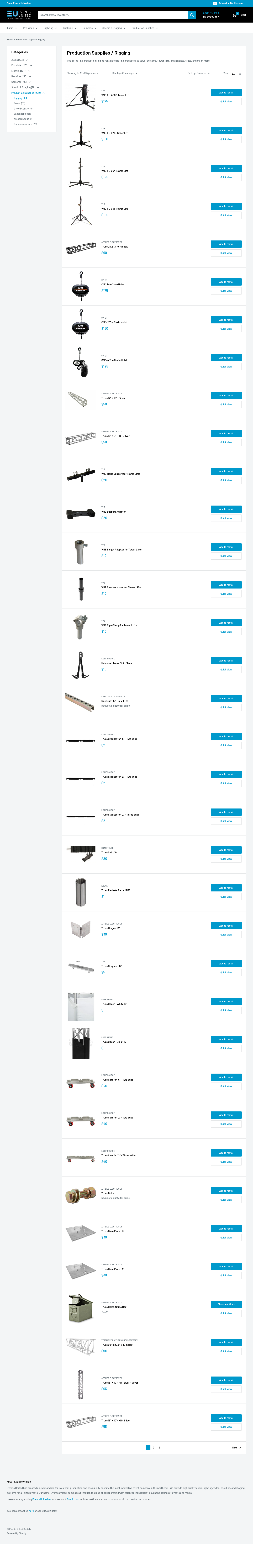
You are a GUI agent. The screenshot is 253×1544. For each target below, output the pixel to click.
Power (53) (19, 103)
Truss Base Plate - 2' (112, 1268)
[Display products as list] (233, 73)
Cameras (88, 27)
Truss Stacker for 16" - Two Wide (119, 738)
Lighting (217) (19, 70)
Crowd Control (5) (23, 108)
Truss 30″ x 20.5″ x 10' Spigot (117, 1344)
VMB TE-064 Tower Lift (114, 170)
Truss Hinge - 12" (110, 928)
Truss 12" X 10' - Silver (113, 398)
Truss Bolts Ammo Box (113, 1306)
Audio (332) (17, 59)
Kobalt (105, 886)
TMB (103, 961)
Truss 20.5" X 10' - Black (114, 246)
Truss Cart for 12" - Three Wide (118, 1155)
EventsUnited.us (41, 1499)
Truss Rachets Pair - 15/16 (115, 890)
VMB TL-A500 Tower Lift (115, 95)
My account (210, 16)
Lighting (48, 27)
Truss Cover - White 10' (114, 1003)
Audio (10, 27)
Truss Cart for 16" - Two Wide (117, 1079)
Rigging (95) (20, 98)
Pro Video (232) (20, 65)
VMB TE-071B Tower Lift (115, 132)
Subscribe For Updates (231, 3)
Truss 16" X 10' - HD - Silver (116, 1420)
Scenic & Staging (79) (23, 87)
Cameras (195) (19, 81)
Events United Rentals (113, 696)
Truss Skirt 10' (109, 852)
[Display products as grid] (239, 73)
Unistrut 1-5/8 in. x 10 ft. (115, 700)
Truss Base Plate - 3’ (112, 1231)
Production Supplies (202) (26, 92)
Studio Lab (73, 1499)
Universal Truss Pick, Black (116, 663)
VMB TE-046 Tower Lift (114, 208)
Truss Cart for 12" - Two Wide (117, 1117)
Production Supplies (142, 27)
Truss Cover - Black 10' (113, 1041)
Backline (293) (19, 76)
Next (234, 1447)
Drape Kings (107, 848)
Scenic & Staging (112, 27)
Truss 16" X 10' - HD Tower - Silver (119, 1382)
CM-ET (104, 280)
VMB (103, 90)
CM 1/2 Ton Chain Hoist (114, 322)
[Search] (192, 15)
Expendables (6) (22, 113)
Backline (68, 27)
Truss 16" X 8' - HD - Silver (115, 435)
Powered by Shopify (16, 1533)
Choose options (226, 1304)
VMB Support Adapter (113, 511)
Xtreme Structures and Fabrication (119, 1340)
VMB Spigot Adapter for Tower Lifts (121, 549)
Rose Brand (107, 999)
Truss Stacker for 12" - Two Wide (119, 776)
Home (10, 39)
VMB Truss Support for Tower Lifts (120, 473)
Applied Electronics (111, 242)
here (31, 1510)
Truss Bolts (107, 1193)
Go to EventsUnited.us (19, 3)
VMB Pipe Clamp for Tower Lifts (119, 625)
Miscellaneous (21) (23, 118)
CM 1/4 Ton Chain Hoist (114, 360)
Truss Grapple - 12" (111, 966)
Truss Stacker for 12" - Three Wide (120, 814)
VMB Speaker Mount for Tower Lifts (121, 587)
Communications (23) (25, 124)
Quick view (226, 101)
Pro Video (28, 27)
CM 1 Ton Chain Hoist (112, 284)
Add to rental (226, 92)
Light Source (108, 658)
